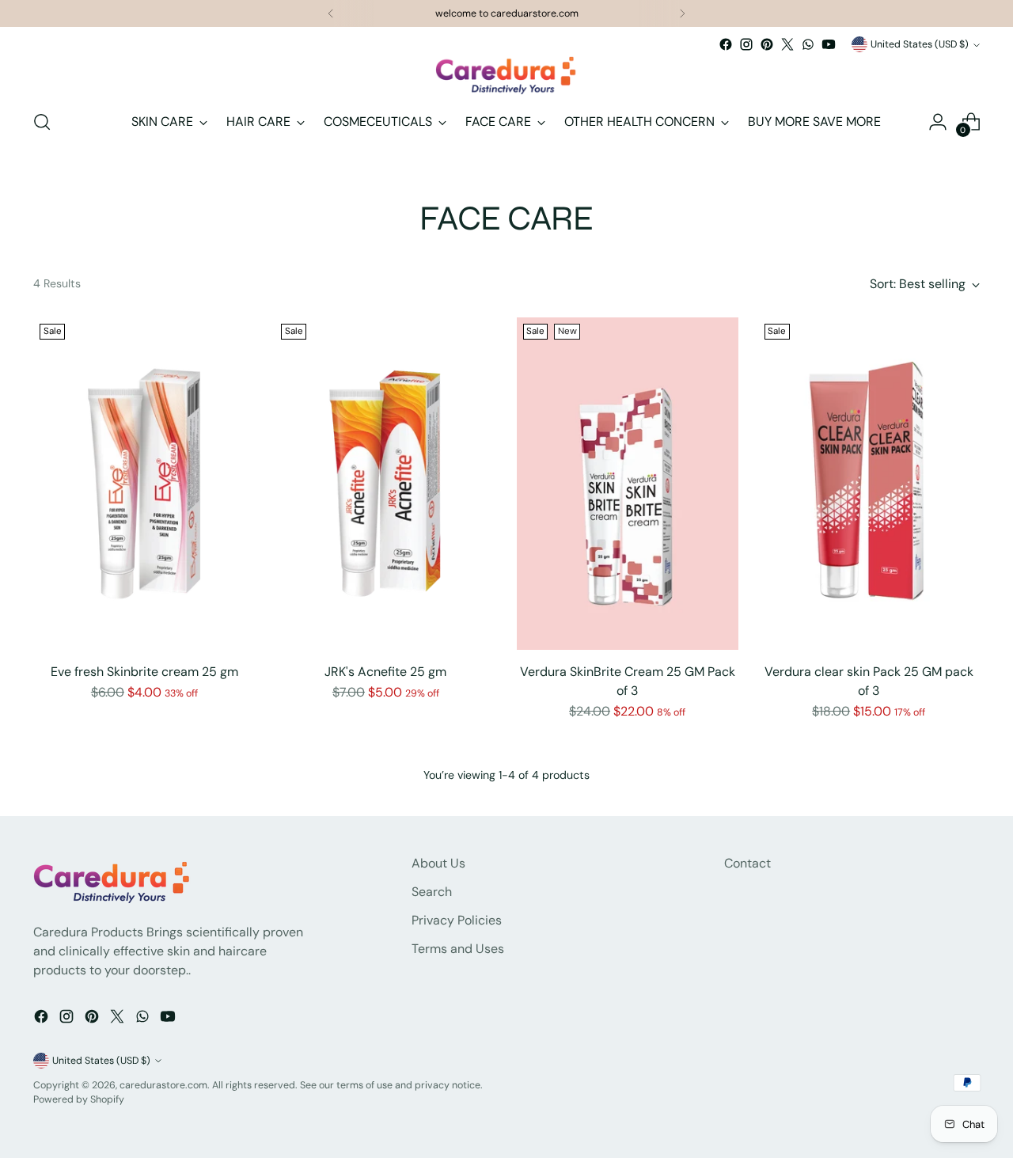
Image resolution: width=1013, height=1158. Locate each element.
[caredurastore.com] (506, 75)
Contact (747, 863)
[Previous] (330, 13)
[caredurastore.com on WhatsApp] (808, 44)
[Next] (682, 13)
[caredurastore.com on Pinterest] (767, 44)
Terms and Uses (458, 948)
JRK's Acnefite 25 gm (385, 671)
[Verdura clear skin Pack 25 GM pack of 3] (869, 483)
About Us (438, 863)
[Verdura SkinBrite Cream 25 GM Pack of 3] (627, 483)
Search (432, 891)
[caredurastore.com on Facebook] (726, 44)
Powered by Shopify (78, 1099)
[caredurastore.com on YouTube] (828, 44)
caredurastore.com (163, 1085)
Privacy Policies (457, 920)
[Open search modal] (42, 122)
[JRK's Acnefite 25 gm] (385, 483)
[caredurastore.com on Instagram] (746, 44)
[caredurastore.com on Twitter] (787, 44)
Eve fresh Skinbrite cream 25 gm (144, 671)
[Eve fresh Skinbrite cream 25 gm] (144, 483)
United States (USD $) (920, 44)
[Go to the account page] (938, 122)
